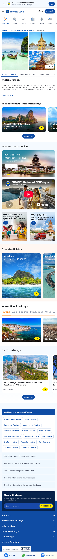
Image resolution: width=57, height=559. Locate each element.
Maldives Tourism (29, 447)
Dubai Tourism (45, 431)
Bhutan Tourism (10, 442)
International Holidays (12, 520)
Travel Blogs (8, 536)
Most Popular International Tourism (18, 412)
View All (27, 136)
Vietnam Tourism (11, 447)
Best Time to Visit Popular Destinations (20, 456)
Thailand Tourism (9, 74)
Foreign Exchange (10, 531)
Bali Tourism (47, 436)
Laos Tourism (30, 419)
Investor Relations (10, 542)
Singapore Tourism (11, 425)
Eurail (50, 23)
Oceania (23, 311)
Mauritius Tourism (11, 431)
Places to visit (45, 74)
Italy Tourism (44, 442)
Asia (14, 311)
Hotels (32, 23)
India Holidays (8, 526)
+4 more (49, 67)
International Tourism (13, 419)
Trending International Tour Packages (19, 478)
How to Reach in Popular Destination (19, 471)
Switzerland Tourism (12, 436)
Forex (15, 23)
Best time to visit (27, 74)
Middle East (36, 311)
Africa (48, 311)
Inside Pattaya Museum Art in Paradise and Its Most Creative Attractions (23, 384)
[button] (4, 174)
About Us (6, 515)
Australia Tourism (28, 442)
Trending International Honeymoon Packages (22, 485)
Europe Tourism (28, 431)
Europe (6, 311)
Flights (23, 23)
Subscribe (46, 506)
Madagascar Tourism (31, 425)
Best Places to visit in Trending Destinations (22, 463)
